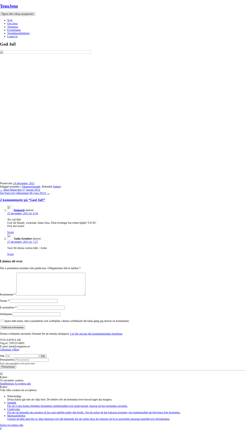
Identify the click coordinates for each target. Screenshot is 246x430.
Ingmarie (19, 210)
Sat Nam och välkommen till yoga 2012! (25, 193)
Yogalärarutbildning (18, 33)
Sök (2, 355)
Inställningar (7, 383)
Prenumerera (7, 359)
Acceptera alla (23, 383)
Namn (4, 300)
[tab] (123, 200)
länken (57, 186)
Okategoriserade (31, 186)
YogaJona (9, 6)
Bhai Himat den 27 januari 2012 (20, 189)
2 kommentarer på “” (22, 200)
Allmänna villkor (9, 349)
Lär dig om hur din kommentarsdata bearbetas (96, 333)
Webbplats (6, 314)
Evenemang (14, 30)
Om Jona (12, 23)
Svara (10, 232)
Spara (3, 425)
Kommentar (8, 294)
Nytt (9, 20)
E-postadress (8, 307)
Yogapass (12, 26)
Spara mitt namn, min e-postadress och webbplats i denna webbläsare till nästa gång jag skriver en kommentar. (66, 320)
